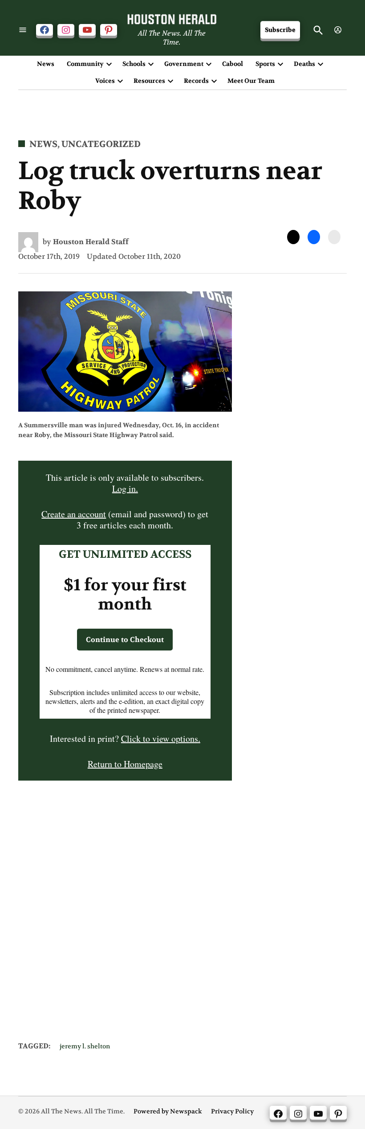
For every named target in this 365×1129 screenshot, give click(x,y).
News (45, 64)
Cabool (232, 64)
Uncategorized (101, 144)
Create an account (73, 514)
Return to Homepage (125, 764)
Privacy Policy (232, 1111)
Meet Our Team (251, 81)
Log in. (125, 489)
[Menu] (22, 30)
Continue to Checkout (125, 639)
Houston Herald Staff (91, 241)
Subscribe (280, 30)
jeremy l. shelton (85, 1046)
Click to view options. (160, 738)
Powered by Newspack (168, 1111)
